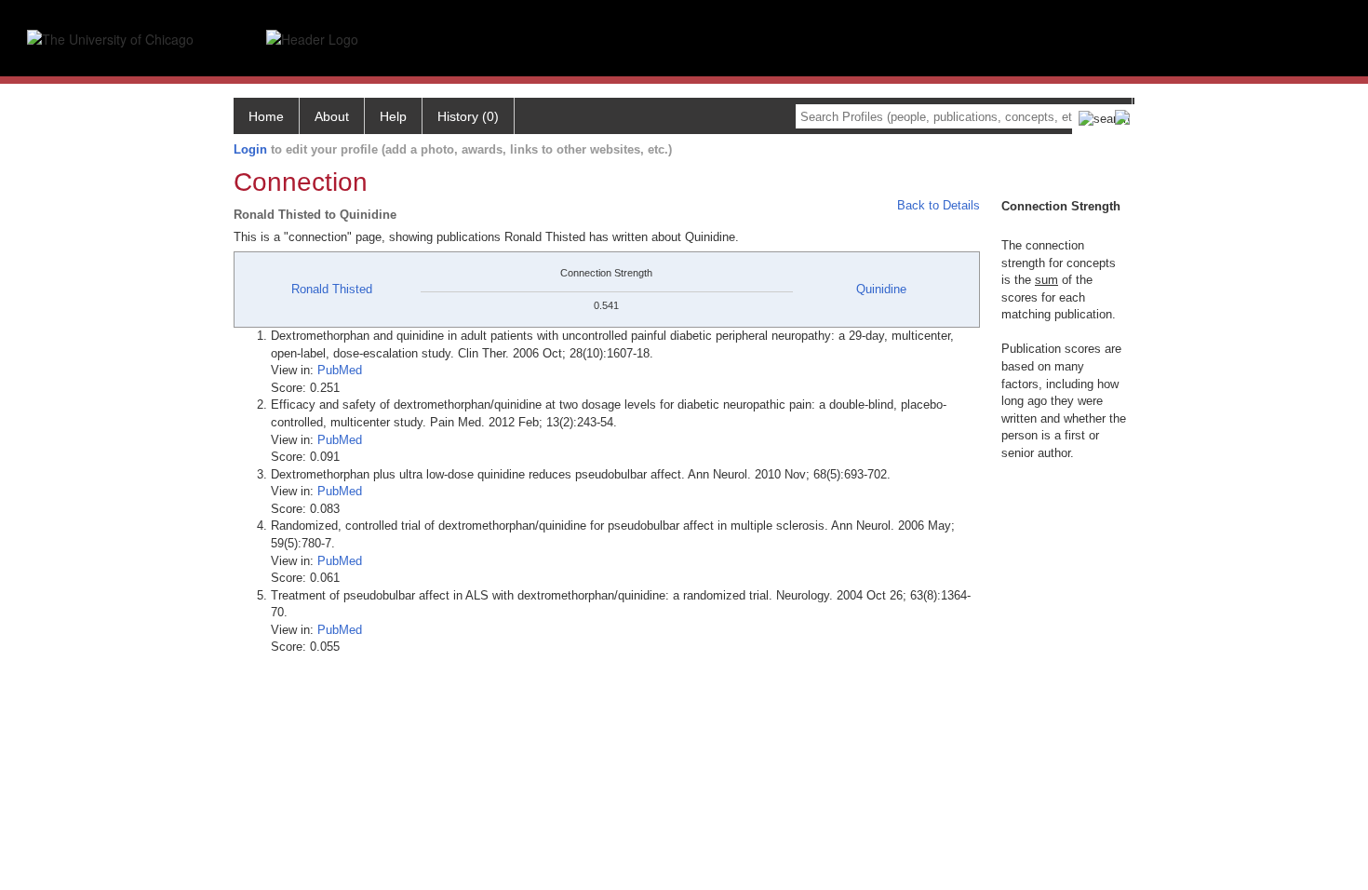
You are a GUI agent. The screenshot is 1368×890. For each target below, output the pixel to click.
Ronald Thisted (331, 289)
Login (250, 149)
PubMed (339, 370)
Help (393, 116)
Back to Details (938, 205)
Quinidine (881, 289)
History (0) (468, 116)
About (332, 116)
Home (266, 116)
